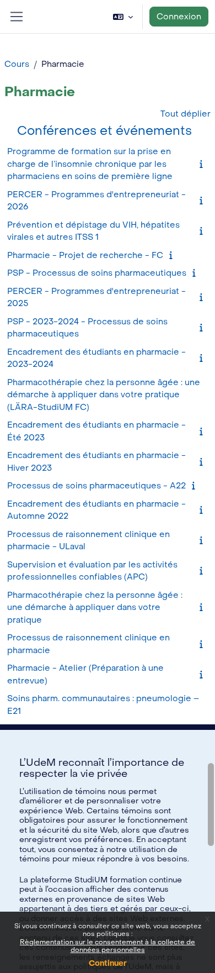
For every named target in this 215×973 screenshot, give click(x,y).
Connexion (179, 16)
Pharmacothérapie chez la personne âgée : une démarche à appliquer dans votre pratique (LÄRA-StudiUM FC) (103, 395)
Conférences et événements (104, 131)
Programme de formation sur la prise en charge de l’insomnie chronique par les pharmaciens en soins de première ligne (90, 164)
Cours (16, 64)
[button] (123, 16)
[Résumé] (203, 164)
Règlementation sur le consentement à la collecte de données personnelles (107, 946)
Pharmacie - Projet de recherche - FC (85, 255)
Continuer (108, 963)
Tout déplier (185, 113)
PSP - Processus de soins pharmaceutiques (96, 272)
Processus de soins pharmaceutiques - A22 (96, 485)
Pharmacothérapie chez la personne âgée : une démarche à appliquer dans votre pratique (94, 607)
